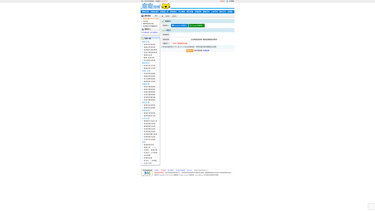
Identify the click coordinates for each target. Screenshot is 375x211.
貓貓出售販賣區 (150, 47)
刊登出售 (222, 1)
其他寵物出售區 (150, 60)
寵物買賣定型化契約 (148, 23)
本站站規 (145, 21)
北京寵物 (154, 152)
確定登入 (190, 50)
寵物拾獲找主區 (150, 115)
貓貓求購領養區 (150, 89)
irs (154, 147)
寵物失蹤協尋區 (150, 113)
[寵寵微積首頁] (155, 6)
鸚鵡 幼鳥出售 (149, 57)
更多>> (156, 16)
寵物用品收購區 (150, 108)
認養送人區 (164, 12)
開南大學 (147, 147)
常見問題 (231, 1)
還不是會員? (201, 50)
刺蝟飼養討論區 (150, 137)
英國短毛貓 (148, 158)
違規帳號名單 (149, 144)
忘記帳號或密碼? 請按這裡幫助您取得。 (204, 39)
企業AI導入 (148, 163)
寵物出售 (145, 12)
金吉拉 (146, 160)
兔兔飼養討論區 (150, 129)
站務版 (230, 12)
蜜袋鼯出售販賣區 (150, 50)
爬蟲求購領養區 (150, 92)
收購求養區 (154, 12)
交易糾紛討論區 (150, 139)
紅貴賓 (146, 152)
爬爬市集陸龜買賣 (150, 52)
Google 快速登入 (197, 25)
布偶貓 (154, 160)
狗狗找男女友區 (150, 65)
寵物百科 (206, 12)
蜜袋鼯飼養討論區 (150, 134)
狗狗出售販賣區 (150, 44)
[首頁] (162, 16)
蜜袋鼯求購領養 (150, 97)
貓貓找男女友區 (150, 68)
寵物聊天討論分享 (150, 121)
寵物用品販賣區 (150, 105)
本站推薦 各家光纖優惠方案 (150, 26)
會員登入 (158, 1)
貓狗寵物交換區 (150, 81)
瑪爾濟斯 (154, 150)
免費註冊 (164, 1)
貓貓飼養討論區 (150, 126)
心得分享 (214, 12)
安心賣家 (181, 12)
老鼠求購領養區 (150, 94)
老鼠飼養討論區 (150, 131)
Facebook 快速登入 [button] (180, 25)
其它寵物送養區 (150, 79)
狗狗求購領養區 (150, 86)
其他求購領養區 (150, 100)
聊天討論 (190, 12)
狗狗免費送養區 (150, 73)
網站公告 (222, 12)
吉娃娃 (146, 150)
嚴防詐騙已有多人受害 (151, 19)
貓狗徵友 (173, 12)
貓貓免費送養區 (150, 76)
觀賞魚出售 (148, 55)
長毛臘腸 (147, 155)
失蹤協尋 (198, 12)
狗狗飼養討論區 (150, 123)
